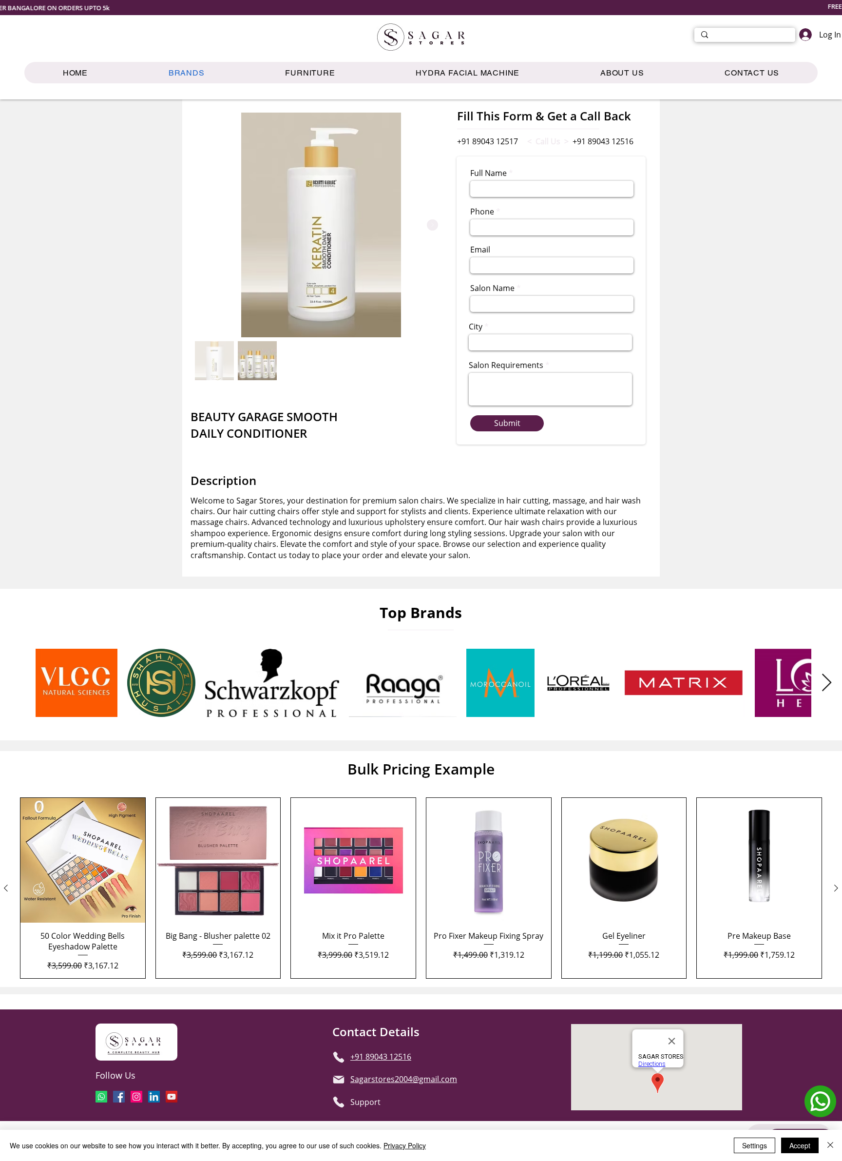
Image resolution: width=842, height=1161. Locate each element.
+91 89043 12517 (487, 141)
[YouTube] (171, 1097)
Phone (482, 211)
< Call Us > (548, 141)
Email (480, 249)
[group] (421, 888)
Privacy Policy (404, 1145)
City (475, 326)
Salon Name (492, 288)
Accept (799, 1145)
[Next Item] (432, 225)
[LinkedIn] (154, 1097)
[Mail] (338, 1079)
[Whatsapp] (101, 1097)
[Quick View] (82, 860)
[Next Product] (836, 888)
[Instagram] (136, 1097)
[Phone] (338, 1057)
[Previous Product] (6, 888)
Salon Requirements (506, 365)
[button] (310, 72)
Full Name (488, 173)
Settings (754, 1145)
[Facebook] (119, 1097)
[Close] (830, 1145)
